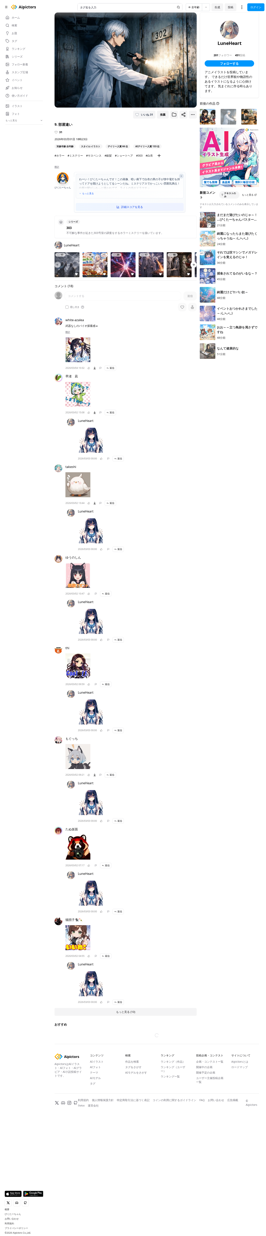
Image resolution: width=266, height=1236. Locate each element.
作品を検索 (132, 1061)
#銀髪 (108, 155)
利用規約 (9, 1223)
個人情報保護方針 (103, 1100)
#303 (139, 155)
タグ (92, 1083)
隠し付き (74, 307)
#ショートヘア (124, 155)
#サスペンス (93, 155)
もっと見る (88, 193)
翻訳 (57, 166)
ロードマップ (239, 1067)
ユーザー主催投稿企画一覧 (209, 1080)
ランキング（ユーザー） (173, 1069)
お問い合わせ (12, 1218)
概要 (7, 1209)
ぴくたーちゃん (13, 1214)
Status (81, 1105)
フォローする (229, 63)
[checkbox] (67, 307)
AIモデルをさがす (136, 1072)
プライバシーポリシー (16, 1228)
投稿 (230, 7)
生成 (217, 7)
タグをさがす (133, 1067)
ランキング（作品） (173, 1061)
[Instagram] (69, 1103)
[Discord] (63, 1103)
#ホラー (59, 155)
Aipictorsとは (239, 1061)
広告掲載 (232, 1100)
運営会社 (93, 1105)
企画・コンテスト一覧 (209, 1061)
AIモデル (95, 1078)
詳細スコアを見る (132, 207)
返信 (112, 368)
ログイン (255, 7)
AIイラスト (97, 1061)
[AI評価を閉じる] (181, 176)
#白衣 (149, 155)
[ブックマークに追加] (174, 115)
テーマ (94, 1072)
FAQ (202, 1100)
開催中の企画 (204, 1067)
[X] (57, 1103)
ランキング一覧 (170, 1076)
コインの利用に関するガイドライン (174, 1100)
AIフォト (95, 1067)
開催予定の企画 (205, 1072)
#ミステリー (75, 155)
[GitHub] (75, 1103)
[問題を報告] (100, 368)
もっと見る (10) (125, 1012)
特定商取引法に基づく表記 (133, 1100)
